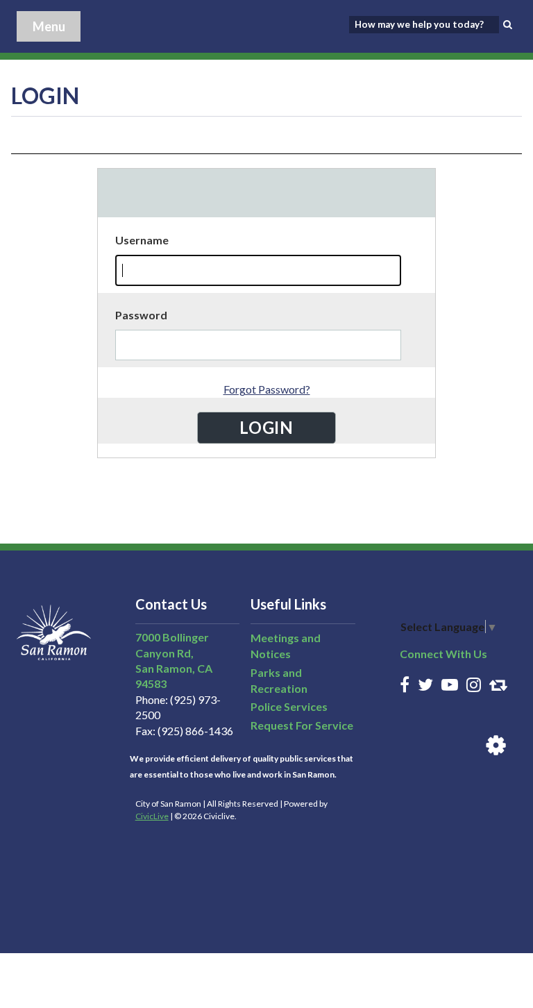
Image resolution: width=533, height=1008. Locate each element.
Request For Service (302, 725)
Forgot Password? (266, 389)
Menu (49, 26)
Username (142, 239)
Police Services (289, 706)
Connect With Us (443, 653)
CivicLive (152, 816)
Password (141, 314)
